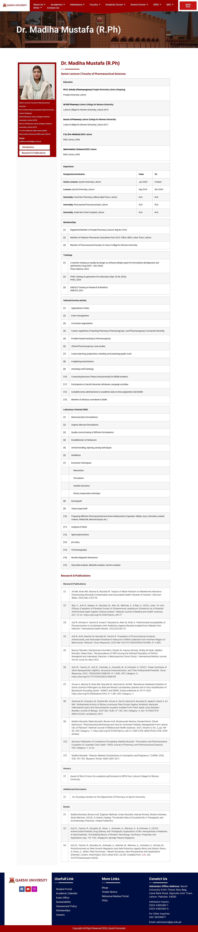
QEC (168, 4)
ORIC (156, 4)
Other (36, 7)
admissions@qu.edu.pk (168, 922)
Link (144, 854)
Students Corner (114, 4)
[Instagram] (34, 889)
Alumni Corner (138, 4)
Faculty (94, 4)
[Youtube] (28, 889)
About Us (38, 4)
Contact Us (53, 7)
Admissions (76, 4)
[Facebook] (22, 889)
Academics (56, 4)
